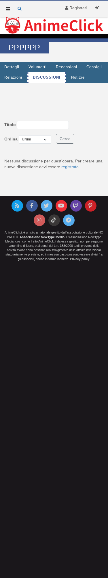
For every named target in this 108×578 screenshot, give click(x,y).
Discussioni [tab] (46, 77)
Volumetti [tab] (38, 67)
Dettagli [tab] (11, 67)
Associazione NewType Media (42, 237)
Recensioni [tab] (66, 67)
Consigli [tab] (94, 67)
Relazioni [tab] (13, 77)
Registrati (77, 7)
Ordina (11, 139)
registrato (70, 166)
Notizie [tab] (78, 77)
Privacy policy (79, 259)
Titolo (10, 124)
